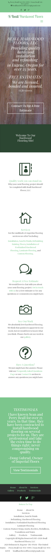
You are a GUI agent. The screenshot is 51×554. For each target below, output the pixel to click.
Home (13, 487)
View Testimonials (25, 470)
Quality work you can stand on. (25, 180)
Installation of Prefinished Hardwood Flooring (24, 247)
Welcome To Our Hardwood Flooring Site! (25, 137)
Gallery (10, 490)
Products (21, 490)
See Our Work (25, 321)
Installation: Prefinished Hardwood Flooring (25, 522)
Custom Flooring (25, 253)
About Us (23, 487)
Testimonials (35, 490)
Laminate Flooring (27, 250)
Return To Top (25, 504)
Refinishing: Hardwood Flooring (26, 519)
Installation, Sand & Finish (20, 241)
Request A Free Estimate (25, 281)
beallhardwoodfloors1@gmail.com (28, 551)
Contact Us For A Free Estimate (25, 108)
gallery (27, 337)
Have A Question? (25, 364)
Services (25, 229)
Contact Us (26, 374)
